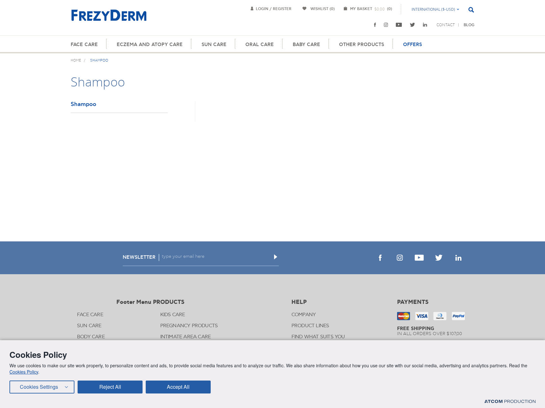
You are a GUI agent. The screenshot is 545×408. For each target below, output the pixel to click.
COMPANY (303, 315)
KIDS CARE (172, 315)
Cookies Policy (23, 372)
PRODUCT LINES (310, 326)
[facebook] (375, 25)
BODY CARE (91, 337)
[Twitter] (412, 25)
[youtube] (399, 25)
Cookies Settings (39, 386)
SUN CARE (214, 45)
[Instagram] (386, 25)
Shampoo (83, 104)
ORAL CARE (259, 45)
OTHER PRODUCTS (361, 45)
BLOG (469, 25)
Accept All (178, 386)
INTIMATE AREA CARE (185, 337)
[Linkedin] (425, 25)
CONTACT (446, 25)
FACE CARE (84, 45)
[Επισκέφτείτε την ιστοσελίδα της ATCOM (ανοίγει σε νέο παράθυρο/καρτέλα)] (510, 401)
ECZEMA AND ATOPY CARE (150, 45)
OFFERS (412, 45)
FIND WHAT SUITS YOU (318, 337)
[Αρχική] (109, 18)
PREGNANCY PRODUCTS (189, 326)
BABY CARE (306, 45)
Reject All (110, 386)
